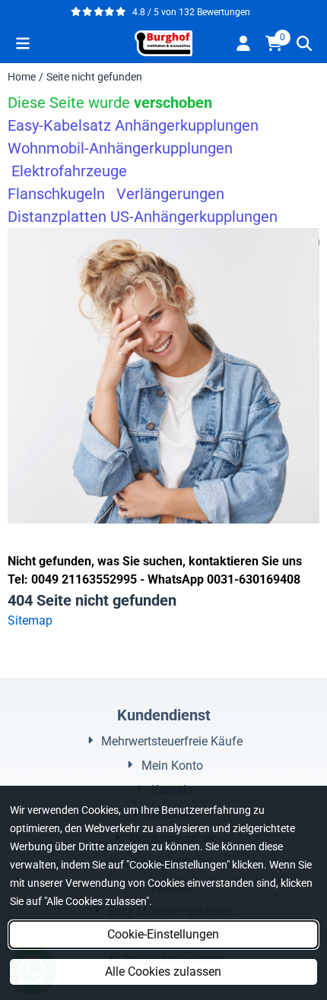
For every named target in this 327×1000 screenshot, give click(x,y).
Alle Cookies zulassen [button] (163, 971)
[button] (23, 43)
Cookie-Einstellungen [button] (163, 934)
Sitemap (30, 620)
